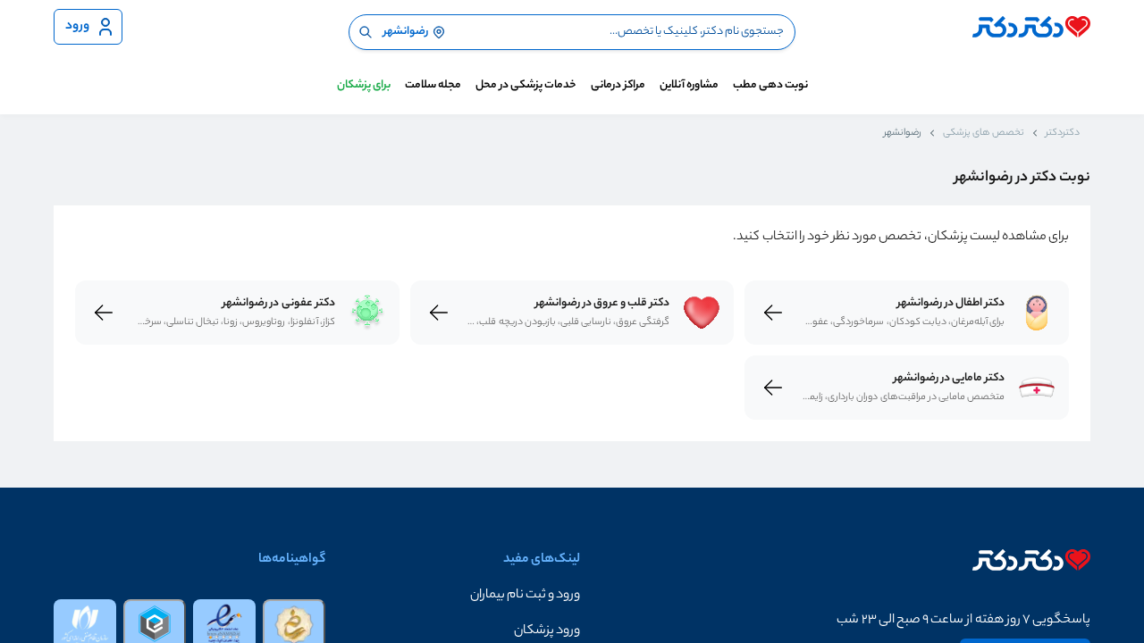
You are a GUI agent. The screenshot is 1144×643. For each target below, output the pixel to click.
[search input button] (365, 32)
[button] (452, 595)
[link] (1037, 312)
